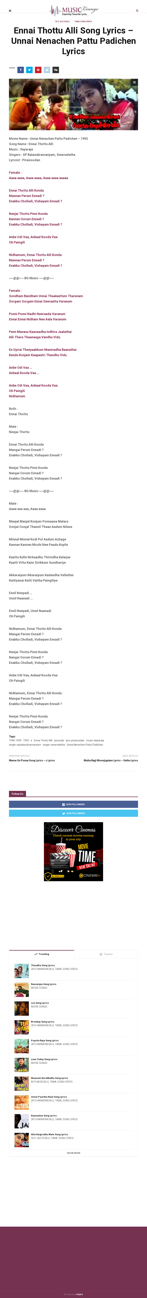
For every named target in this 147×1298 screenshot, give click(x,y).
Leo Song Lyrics (40, 1003)
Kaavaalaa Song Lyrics (44, 1115)
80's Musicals (40, 1081)
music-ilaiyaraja (95, 740)
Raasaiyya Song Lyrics (43, 984)
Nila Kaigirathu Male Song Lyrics (49, 1134)
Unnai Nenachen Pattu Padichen (85, 744)
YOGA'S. (79, 1294)
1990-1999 (15, 740)
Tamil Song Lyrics (83, 22)
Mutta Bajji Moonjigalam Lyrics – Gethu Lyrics (111, 760)
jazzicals (59, 740)
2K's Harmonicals (42, 969)
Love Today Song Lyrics (44, 1059)
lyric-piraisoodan (75, 740)
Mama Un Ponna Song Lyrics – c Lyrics (32, 760)
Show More (73, 1153)
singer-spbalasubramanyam (25, 744)
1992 (26, 740)
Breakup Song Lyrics (42, 1021)
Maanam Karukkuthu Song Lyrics (49, 1078)
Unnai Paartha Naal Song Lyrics (49, 1097)
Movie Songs (39, 988)
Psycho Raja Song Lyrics (45, 1040)
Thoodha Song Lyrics (43, 965)
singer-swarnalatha (54, 744)
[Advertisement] (73, 914)
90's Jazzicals (62, 22)
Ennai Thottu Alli (43, 740)
